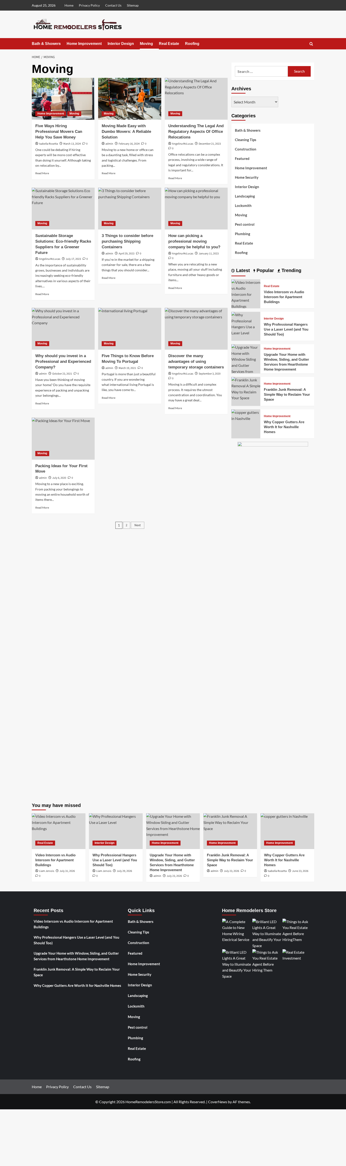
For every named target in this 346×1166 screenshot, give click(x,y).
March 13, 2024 (72, 144)
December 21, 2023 (210, 144)
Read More (42, 173)
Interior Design (121, 44)
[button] (311, 44)
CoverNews (217, 1101)
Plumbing (242, 234)
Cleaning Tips (245, 140)
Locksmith (243, 205)
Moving (146, 44)
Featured (242, 158)
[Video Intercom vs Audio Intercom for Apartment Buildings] (245, 294)
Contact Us (113, 5)
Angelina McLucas (182, 144)
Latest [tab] (242, 270)
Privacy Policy (89, 5)
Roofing (192, 44)
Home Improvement (84, 44)
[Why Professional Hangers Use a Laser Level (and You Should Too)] (245, 323)
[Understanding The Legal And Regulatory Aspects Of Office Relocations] (196, 99)
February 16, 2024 (129, 144)
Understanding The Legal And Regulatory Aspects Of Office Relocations (196, 131)
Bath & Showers (46, 44)
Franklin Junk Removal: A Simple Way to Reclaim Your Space (287, 394)
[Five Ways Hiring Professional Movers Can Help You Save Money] (63, 99)
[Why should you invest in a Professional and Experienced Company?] (63, 329)
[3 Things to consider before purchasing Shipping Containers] (129, 208)
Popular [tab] (264, 270)
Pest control (244, 224)
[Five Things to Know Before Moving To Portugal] (129, 329)
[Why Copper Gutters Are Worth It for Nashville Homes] (245, 415)
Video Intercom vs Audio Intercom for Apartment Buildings (284, 297)
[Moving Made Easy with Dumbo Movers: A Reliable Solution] (129, 99)
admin (109, 144)
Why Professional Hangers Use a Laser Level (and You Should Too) (286, 329)
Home (68, 5)
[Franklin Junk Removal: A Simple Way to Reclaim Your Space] (245, 388)
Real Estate (169, 44)
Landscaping (245, 196)
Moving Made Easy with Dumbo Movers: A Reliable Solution (126, 131)
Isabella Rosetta (48, 144)
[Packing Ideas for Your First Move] (63, 438)
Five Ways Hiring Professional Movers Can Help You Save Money (58, 131)
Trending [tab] (290, 270)
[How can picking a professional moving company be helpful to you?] (196, 208)
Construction (245, 149)
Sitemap (133, 5)
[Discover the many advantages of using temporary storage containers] (196, 329)
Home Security (246, 177)
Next (137, 525)
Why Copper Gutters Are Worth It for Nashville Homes (284, 427)
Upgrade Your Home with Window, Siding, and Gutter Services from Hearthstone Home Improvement (76, 956)
